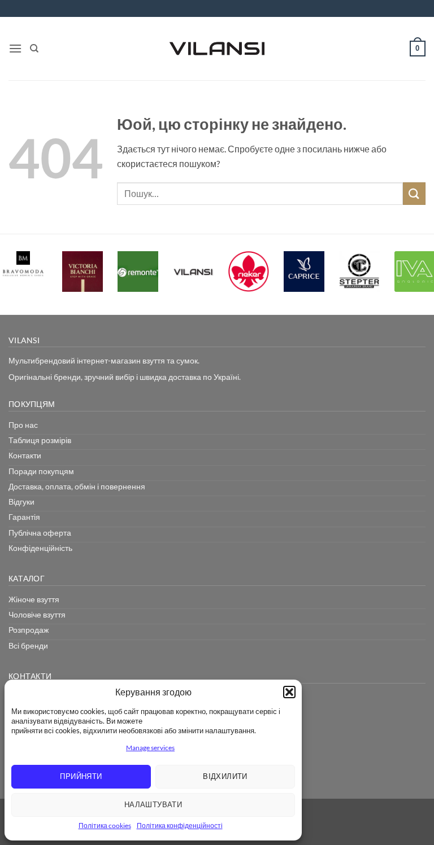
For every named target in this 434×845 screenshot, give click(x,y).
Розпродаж (28, 629)
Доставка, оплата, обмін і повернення (76, 486)
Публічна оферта (39, 532)
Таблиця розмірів (39, 440)
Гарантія (24, 517)
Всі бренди (28, 645)
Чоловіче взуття (37, 614)
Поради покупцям (41, 471)
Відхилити (225, 776)
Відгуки (21, 501)
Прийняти (81, 776)
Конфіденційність (40, 548)
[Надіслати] (414, 193)
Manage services (150, 747)
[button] (289, 692)
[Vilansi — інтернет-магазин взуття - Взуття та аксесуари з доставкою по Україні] (217, 48)
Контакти (24, 455)
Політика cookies (105, 825)
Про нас (23, 425)
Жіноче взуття (33, 599)
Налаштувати (153, 804)
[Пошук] (34, 48)
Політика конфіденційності (180, 825)
